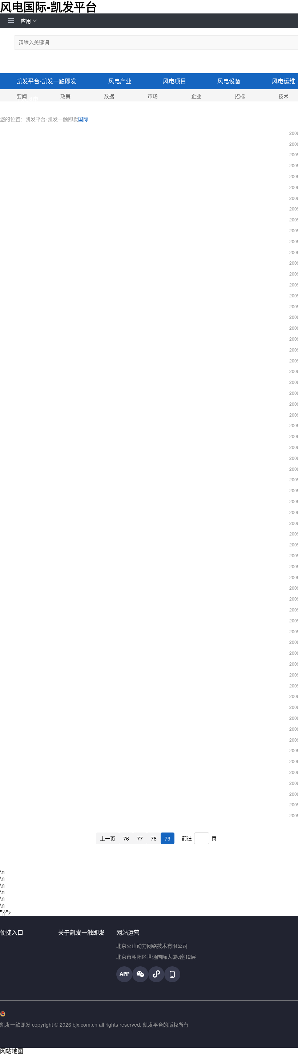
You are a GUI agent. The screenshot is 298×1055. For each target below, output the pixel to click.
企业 (196, 96)
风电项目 (174, 81)
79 (167, 838)
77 (140, 838)
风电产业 (120, 81)
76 (126, 838)
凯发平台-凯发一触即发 (46, 81)
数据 (109, 96)
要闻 (22, 96)
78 (154, 838)
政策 (65, 96)
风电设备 (229, 81)
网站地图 (11, 1051)
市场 (153, 96)
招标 (240, 96)
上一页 (107, 838)
